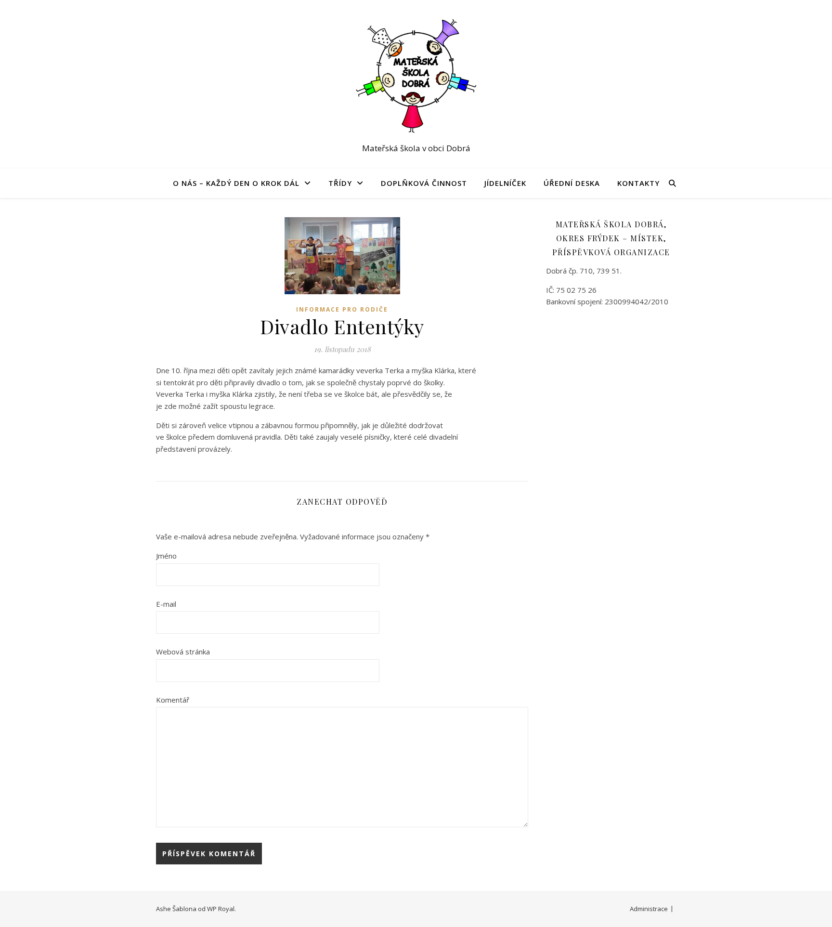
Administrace (649, 908)
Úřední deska (572, 183)
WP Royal (220, 908)
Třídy (340, 183)
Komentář (172, 700)
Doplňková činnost (424, 183)
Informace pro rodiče (342, 309)
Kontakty (638, 183)
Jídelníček (505, 183)
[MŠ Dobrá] (416, 75)
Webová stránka (183, 651)
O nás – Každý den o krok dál (236, 183)
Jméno (166, 556)
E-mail (166, 604)
